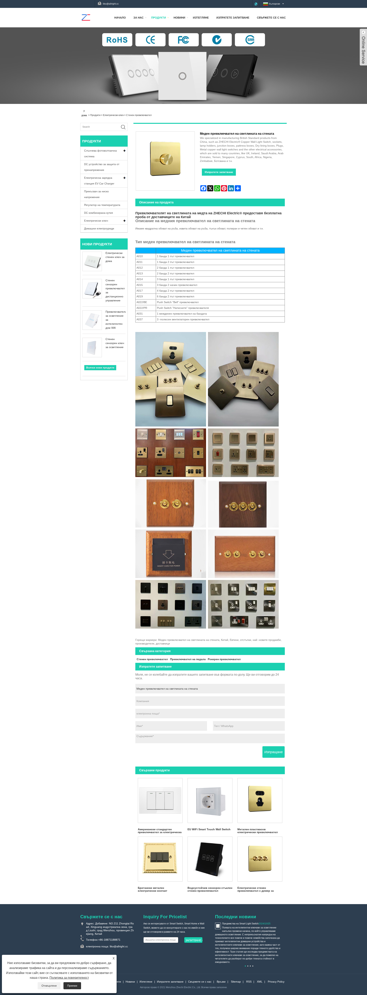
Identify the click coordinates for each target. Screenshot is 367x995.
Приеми (72, 985)
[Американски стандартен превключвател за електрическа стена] (160, 800)
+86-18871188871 (109, 939)
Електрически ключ (113, 115)
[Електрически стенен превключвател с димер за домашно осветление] (260, 859)
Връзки (221, 981)
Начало (120, 17)
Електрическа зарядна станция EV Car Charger (99, 180)
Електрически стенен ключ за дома (115, 257)
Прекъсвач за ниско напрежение (96, 194)
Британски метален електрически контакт (152, 889)
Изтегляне (201, 17)
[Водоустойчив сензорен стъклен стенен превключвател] (210, 859)
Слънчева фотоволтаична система (100, 153)
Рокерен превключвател (224, 659)
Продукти (158, 17)
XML (259, 981)
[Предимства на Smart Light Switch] (218, 925)
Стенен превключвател (139, 115)
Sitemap (236, 981)
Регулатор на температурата (102, 204)
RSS (249, 981)
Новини (179, 17)
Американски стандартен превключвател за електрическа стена (160, 831)
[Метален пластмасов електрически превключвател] (260, 800)
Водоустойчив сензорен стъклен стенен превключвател (210, 889)
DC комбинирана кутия (98, 212)
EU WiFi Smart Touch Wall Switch (209, 829)
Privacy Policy (276, 981)
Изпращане (273, 752)
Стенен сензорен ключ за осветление (115, 343)
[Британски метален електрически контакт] (160, 859)
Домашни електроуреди (99, 228)
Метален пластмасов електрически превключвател (257, 831)
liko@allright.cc (111, 3)
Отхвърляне (49, 985)
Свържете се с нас (271, 17)
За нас (138, 17)
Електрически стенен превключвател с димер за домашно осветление (255, 889)
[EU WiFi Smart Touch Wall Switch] (210, 800)
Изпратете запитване (232, 17)
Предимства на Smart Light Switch (240, 923)
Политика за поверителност (69, 977)
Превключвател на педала (188, 659)
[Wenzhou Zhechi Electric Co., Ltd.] (85, 17)
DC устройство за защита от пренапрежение (101, 167)
